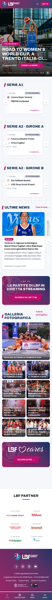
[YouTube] (35, 566)
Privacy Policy (11, 581)
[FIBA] (34, 585)
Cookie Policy (24, 581)
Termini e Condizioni (38, 581)
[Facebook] (16, 566)
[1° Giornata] (24, 102)
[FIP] (21, 585)
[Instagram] (22, 566)
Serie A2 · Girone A (25, 126)
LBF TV (45, 4)
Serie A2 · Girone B (25, 168)
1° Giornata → (35, 110)
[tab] (4, 73)
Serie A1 (15, 85)
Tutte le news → (43, 207)
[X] (29, 566)
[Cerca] (37, 4)
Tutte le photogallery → (41, 315)
